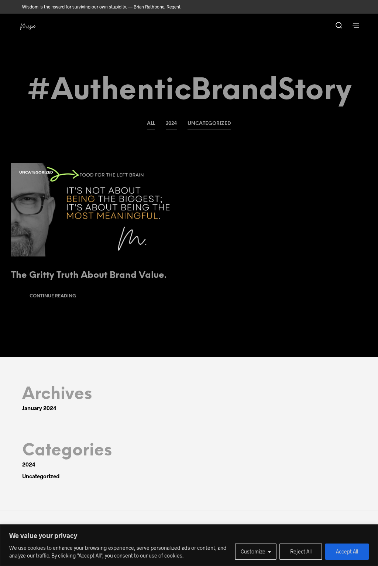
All (151, 123)
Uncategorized (209, 123)
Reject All (301, 551)
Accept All (347, 551)
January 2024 (39, 408)
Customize (253, 551)
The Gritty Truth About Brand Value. (88, 275)
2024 (171, 123)
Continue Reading (53, 296)
